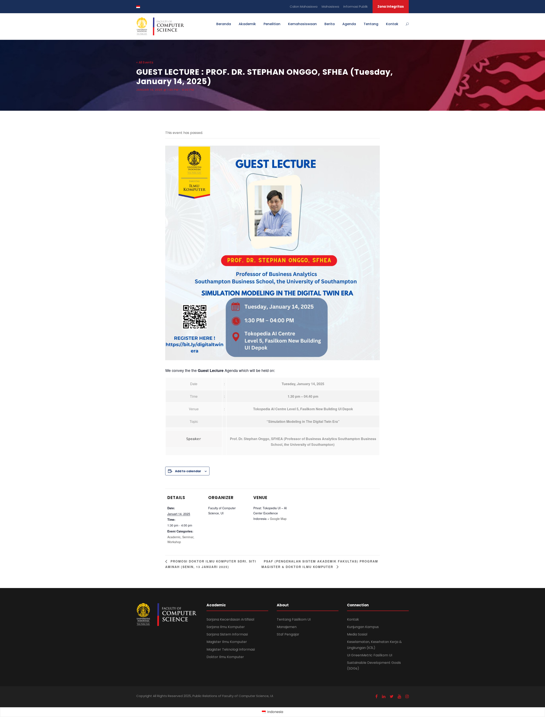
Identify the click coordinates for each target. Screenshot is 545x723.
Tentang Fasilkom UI (294, 619)
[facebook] (376, 696)
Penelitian (272, 24)
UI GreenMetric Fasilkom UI (369, 655)
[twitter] (391, 696)
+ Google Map (277, 518)
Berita (329, 24)
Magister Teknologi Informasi (231, 649)
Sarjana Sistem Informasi (227, 634)
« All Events (144, 62)
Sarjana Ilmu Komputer (226, 626)
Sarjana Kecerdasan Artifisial (230, 619)
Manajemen (287, 626)
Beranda (223, 24)
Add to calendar (188, 471)
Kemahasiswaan (302, 24)
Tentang (371, 24)
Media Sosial (357, 634)
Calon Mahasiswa (303, 6)
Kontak (392, 24)
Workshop (174, 542)
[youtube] (399, 696)
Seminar (187, 537)
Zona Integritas (390, 6)
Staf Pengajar (288, 634)
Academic (174, 537)
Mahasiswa (330, 6)
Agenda (349, 24)
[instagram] (407, 696)
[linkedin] (383, 696)
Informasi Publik (355, 6)
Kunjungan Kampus (363, 626)
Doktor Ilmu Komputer (225, 656)
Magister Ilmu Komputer (227, 641)
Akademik (247, 24)
